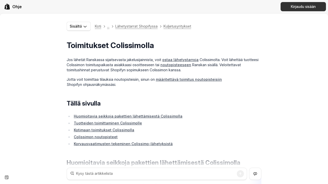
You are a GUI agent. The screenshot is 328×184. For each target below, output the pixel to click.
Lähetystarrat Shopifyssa (136, 26)
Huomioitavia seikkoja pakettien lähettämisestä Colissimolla (128, 116)
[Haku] (240, 173)
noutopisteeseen (175, 65)
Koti (98, 26)
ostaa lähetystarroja (180, 59)
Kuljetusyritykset (177, 26)
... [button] (108, 26)
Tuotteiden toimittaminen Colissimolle (108, 123)
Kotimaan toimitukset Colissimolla (104, 130)
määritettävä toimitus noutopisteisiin (189, 79)
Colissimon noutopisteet (96, 137)
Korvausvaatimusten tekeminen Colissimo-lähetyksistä (123, 144)
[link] (13, 7)
